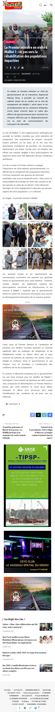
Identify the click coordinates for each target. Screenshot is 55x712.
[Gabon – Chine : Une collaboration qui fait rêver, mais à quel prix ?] (46, 627)
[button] (40, 5)
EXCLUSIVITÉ (10, 42)
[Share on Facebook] (10, 68)
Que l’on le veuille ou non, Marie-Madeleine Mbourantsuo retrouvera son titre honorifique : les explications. (20, 640)
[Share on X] (14, 68)
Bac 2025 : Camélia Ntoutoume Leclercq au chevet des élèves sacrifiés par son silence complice (19, 668)
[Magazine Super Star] (13, 5)
